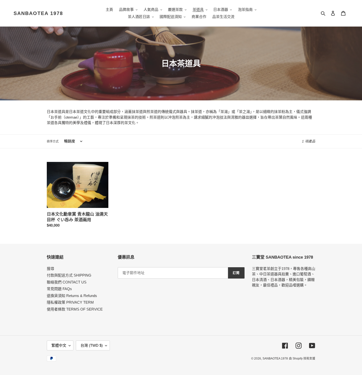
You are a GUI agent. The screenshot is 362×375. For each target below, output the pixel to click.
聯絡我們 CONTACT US (66, 282)
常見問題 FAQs (59, 289)
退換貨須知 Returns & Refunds (72, 296)
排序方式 (53, 141)
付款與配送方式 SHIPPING (69, 275)
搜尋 (50, 268)
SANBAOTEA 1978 (38, 13)
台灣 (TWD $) (92, 345)
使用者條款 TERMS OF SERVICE (75, 309)
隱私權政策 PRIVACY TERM (70, 302)
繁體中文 (58, 345)
